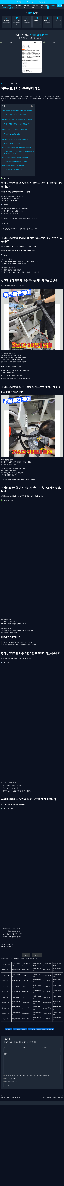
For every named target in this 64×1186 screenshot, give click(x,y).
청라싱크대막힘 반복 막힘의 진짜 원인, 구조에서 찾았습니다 (17, 147)
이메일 (25, 1047)
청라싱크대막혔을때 (41, 1029)
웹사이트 (44, 1047)
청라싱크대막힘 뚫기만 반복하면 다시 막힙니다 (16, 115)
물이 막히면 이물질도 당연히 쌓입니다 (14, 133)
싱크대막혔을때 (17, 1029)
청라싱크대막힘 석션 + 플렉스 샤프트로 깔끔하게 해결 (15, 139)
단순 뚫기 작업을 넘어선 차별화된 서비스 (14, 169)
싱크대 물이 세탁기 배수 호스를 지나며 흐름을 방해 (15, 129)
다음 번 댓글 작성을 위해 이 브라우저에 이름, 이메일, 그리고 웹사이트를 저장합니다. (27, 1076)
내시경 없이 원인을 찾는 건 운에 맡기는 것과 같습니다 (17, 123)
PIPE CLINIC (10, 6)
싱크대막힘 (24, 1029)
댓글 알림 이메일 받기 (10, 1078)
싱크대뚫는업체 (8, 1029)
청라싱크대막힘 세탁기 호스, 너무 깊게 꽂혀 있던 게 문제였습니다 (20, 151)
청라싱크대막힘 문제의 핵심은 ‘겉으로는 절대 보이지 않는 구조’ (17, 119)
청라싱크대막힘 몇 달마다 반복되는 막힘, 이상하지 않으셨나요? (17, 111)
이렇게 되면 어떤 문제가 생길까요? (13, 135)
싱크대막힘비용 (32, 1029)
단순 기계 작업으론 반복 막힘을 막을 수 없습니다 (16, 161)
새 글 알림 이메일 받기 (11, 1081)
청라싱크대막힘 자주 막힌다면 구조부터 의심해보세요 (15, 157)
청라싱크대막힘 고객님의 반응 (12, 153)
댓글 (5, 1054)
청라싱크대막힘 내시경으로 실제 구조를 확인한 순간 (17, 125)
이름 (5, 1047)
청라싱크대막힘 (50, 1029)
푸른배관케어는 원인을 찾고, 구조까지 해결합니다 (14, 165)
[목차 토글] (32, 106)
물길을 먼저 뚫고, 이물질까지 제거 (13, 143)
